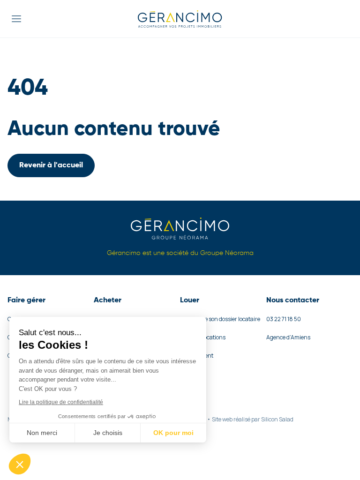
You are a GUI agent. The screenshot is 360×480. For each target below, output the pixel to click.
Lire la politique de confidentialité (61, 402)
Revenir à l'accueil (51, 165)
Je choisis (107, 432)
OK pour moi (173, 432)
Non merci (42, 432)
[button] (19, 464)
